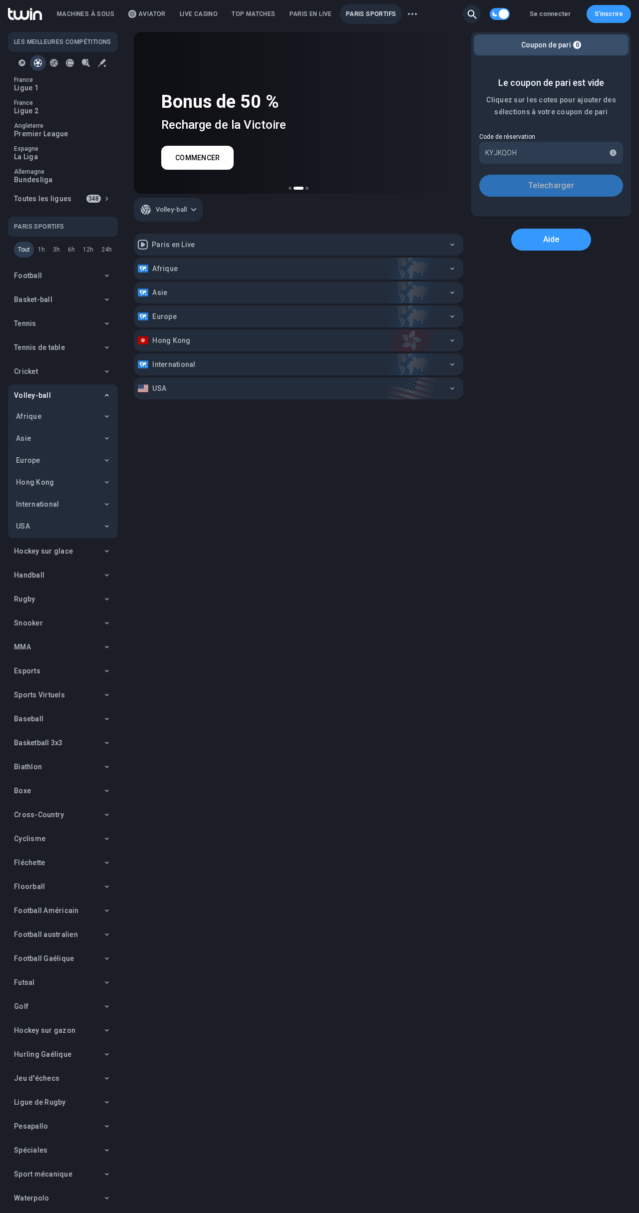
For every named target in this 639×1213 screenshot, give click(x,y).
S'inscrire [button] (609, 13)
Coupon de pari (550, 45)
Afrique (28, 416)
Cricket (26, 371)
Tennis (25, 323)
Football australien (46, 934)
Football (28, 276)
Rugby (24, 599)
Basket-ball (33, 299)
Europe (28, 460)
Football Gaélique (44, 958)
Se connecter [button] (550, 13)
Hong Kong (35, 482)
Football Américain (46, 910)
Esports (27, 671)
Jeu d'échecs (36, 1078)
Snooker (28, 623)
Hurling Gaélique (42, 1054)
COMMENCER (197, 158)
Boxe (22, 791)
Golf (21, 1006)
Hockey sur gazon (44, 1030)
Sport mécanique (43, 1174)
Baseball (28, 719)
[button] (472, 14)
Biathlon (28, 767)
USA (23, 526)
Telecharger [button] (551, 185)
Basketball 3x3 (38, 743)
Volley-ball (32, 395)
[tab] (22, 63)
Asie (23, 438)
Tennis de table (39, 347)
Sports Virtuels (39, 695)
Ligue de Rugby (40, 1102)
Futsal (24, 982)
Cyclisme (29, 839)
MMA (22, 647)
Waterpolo (31, 1198)
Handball (29, 575)
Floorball (29, 887)
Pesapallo (31, 1126)
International (37, 504)
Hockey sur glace (43, 551)
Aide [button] (551, 239)
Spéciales (30, 1150)
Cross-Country (39, 815)
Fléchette (29, 863)
